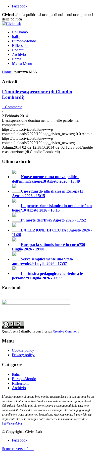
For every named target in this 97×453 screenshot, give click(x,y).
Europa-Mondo (24, 379)
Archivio (19, 388)
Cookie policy (23, 350)
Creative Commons (66, 331)
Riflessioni (20, 383)
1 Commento (12, 107)
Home (7, 72)
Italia (16, 374)
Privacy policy (23, 355)
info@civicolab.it (12, 423)
